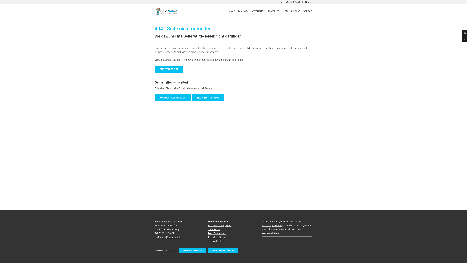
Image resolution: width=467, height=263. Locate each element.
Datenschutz (171, 250)
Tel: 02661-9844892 (208, 97)
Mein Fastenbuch (217, 233)
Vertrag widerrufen (192, 250)
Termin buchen (216, 241)
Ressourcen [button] (274, 11)
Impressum (159, 250)
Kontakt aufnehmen (173, 97)
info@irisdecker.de (171, 237)
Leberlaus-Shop (292, 11)
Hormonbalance (288, 221)
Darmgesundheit (270, 221)
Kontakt (308, 11)
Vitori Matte (258, 11)
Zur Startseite (169, 69)
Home (232, 11)
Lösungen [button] (243, 11)
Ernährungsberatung (272, 225)
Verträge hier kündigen (223, 250)
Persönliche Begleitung (220, 225)
